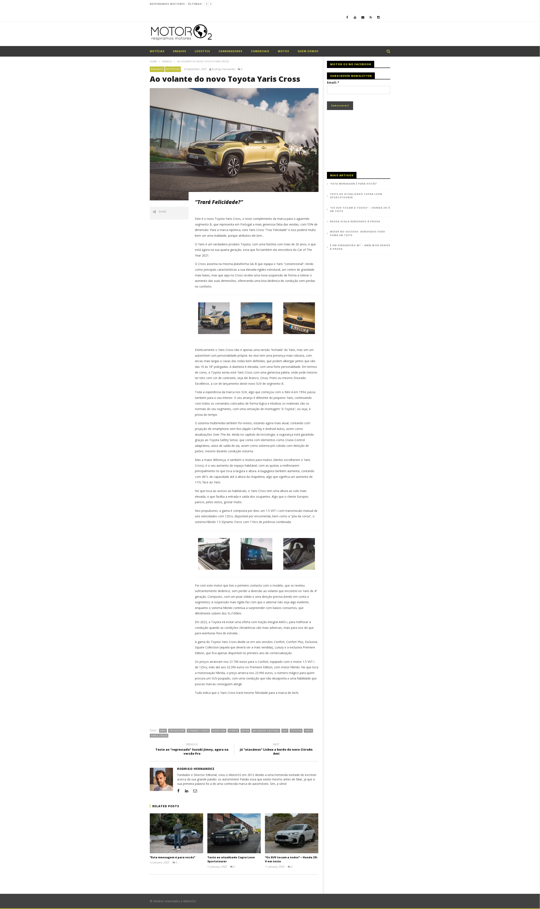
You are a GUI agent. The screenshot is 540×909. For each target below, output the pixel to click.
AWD (163, 730)
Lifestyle (202, 51)
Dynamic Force (198, 730)
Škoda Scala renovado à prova (355, 221)
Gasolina (218, 730)
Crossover (177, 730)
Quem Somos (308, 51)
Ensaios (179, 51)
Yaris (308, 730)
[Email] (363, 17)
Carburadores (230, 51)
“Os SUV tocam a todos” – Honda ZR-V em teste (360, 209)
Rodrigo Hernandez (223, 69)
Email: (333, 82)
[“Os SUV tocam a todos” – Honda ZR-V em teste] (291, 833)
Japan (245, 730)
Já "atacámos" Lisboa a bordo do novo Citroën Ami (276, 749)
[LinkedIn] (186, 791)
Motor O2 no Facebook (350, 64)
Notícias (157, 51)
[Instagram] (378, 17)
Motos (283, 51)
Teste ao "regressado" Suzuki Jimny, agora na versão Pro (191, 749)
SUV (285, 730)
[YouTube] (355, 17)
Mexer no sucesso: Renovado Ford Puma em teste (357, 233)
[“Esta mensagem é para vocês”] (176, 833)
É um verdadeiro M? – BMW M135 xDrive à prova (360, 247)
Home (153, 61)
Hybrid (233, 730)
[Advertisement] (313, 34)
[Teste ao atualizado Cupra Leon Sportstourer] (234, 833)
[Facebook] (347, 17)
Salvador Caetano (265, 730)
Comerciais (260, 51)
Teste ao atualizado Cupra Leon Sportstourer (356, 195)
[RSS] (371, 17)
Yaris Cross (159, 735)
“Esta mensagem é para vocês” (172, 857)
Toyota (296, 730)
